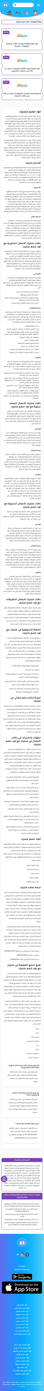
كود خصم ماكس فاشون (22, 1351)
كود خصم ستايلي (22, 1361)
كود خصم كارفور (22, 1315)
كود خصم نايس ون (22, 1331)
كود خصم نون (22, 1305)
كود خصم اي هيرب (22, 1358)
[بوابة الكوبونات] (5, 5)
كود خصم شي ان (22, 1324)
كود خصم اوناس (22, 1355)
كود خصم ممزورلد (22, 1374)
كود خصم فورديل (22, 1328)
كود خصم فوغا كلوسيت (22, 1371)
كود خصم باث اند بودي (22, 1348)
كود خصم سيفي (22, 1321)
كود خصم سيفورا (22, 1364)
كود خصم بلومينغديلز (22, 1334)
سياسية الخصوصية (22, 1270)
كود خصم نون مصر (22, 1308)
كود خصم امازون (22, 1311)
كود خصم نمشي (22, 1318)
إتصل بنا (22, 1266)
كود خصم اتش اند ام (22, 1345)
